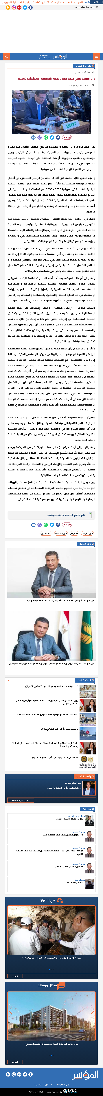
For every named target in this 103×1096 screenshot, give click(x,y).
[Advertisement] (51, 32)
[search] (6, 56)
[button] (53, 969)
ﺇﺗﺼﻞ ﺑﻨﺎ (37, 1084)
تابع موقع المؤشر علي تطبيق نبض (66, 515)
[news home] (85, 1075)
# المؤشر (74, 533)
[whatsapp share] (46, 137)
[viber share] (39, 137)
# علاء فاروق (46, 533)
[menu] (96, 56)
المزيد (15, 976)
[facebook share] (58, 137)
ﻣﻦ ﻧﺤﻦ (48, 1084)
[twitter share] (52, 137)
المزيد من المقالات (20, 800)
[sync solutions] (70, 1092)
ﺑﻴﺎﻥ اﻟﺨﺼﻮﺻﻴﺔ (62, 1084)
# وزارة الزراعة (61, 533)
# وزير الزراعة (87, 533)
